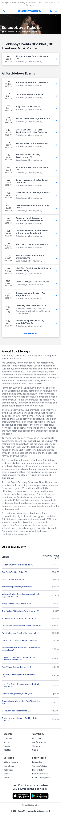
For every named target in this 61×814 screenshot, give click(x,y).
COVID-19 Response (41, 777)
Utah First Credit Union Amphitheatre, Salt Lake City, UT (20, 685)
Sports (6, 742)
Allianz (6, 774)
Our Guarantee (39, 742)
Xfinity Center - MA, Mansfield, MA (16, 603)
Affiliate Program (11, 762)
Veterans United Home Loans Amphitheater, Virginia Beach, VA (21, 595)
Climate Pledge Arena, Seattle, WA (17, 693)
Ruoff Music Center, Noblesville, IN (16, 667)
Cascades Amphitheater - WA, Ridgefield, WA (21, 702)
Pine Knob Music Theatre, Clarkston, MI (19, 633)
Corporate (36, 746)
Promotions (9, 766)
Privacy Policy (38, 770)
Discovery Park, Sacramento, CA (16, 711)
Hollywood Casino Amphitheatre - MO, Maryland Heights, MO (19, 658)
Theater (7, 746)
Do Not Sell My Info (40, 774)
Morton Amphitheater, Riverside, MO (17, 565)
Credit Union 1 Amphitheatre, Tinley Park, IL (20, 640)
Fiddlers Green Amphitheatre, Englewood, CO (20, 675)
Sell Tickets (8, 770)
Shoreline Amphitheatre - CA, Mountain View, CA (19, 719)
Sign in (35, 750)
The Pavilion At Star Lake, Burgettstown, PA (20, 611)
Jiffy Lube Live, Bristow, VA (13, 579)
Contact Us (37, 738)
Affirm (6, 777)
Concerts (8, 738)
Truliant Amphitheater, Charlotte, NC (18, 586)
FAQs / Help (37, 762)
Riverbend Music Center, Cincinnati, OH (22, 31)
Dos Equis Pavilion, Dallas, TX (14, 572)
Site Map (7, 750)
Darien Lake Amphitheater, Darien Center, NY (21, 625)
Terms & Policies (39, 766)
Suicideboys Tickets (21, 27)
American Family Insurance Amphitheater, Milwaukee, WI (21, 648)
